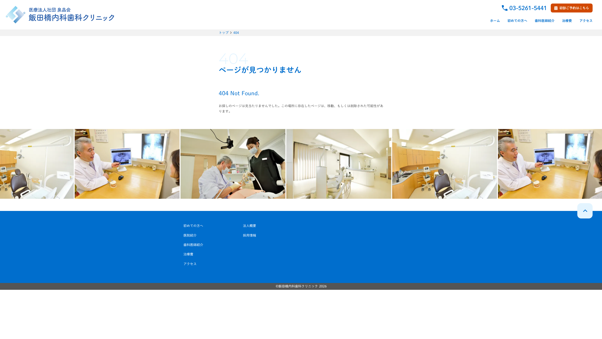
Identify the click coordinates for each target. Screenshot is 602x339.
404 (236, 32)
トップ (224, 32)
